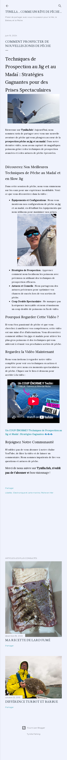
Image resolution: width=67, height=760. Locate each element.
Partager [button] (9, 488)
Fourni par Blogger (36, 728)
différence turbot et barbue (31, 701)
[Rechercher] (60, 5)
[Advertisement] (33, 526)
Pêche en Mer (47, 492)
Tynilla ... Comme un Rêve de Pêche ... (33, 12)
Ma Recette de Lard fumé (27, 640)
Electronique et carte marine (26, 492)
